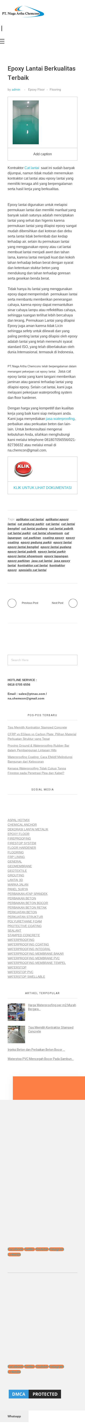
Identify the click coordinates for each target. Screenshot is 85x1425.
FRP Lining (16, 857)
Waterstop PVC (20, 972)
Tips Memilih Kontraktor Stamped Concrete (37, 727)
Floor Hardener (22, 847)
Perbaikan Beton (22, 898)
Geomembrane (20, 866)
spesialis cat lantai (32, 570)
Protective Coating (25, 926)
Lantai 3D (15, 880)
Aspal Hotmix (19, 820)
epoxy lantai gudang (56, 547)
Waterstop (17, 967)
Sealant (14, 930)
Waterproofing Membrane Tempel (37, 963)
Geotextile (17, 870)
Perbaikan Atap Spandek (28, 893)
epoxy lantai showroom (25, 556)
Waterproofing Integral (29, 949)
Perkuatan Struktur (25, 916)
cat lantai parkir (19, 533)
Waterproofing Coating (28, 944)
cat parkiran (32, 537)
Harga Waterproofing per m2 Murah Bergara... (52, 1007)
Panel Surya (18, 889)
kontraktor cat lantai (33, 565)
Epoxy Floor (36, 89)
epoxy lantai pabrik (22, 551)
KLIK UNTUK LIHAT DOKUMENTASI (43, 488)
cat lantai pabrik (61, 528)
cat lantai (53, 524)
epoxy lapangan (56, 556)
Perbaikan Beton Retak (27, 907)
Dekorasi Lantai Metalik (28, 829)
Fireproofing (19, 838)
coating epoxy (53, 537)
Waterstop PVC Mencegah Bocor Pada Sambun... (41, 1059)
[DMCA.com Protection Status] (42, 1394)
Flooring (55, 89)
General (15, 861)
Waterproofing (21, 940)
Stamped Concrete (24, 935)
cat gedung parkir (31, 524)
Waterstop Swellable (26, 976)
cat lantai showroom (47, 533)
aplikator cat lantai (30, 519)
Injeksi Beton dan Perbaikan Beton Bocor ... (36, 1049)
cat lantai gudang (34, 528)
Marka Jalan (18, 884)
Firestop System (22, 843)
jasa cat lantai (42, 560)
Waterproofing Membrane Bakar (36, 953)
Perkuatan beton (22, 912)
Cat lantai (31, 168)
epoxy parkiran (19, 560)
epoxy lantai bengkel (23, 547)
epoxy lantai (62, 542)
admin (16, 89)
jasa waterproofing (60, 419)
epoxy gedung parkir (36, 542)
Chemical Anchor (22, 824)
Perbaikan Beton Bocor (28, 903)
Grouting (16, 875)
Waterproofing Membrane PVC (34, 958)
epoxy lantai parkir (52, 551)
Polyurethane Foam (25, 921)
